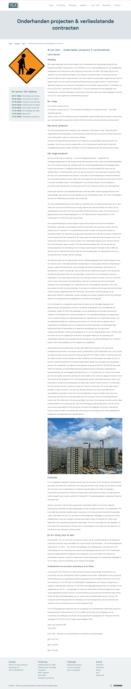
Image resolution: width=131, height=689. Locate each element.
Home (51, 5)
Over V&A (95, 5)
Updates (83, 5)
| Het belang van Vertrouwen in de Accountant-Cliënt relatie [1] (40, 96)
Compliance (42, 670)
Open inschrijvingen (73, 670)
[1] (96, 182)
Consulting (60, 5)
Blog (24, 43)
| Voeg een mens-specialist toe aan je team (33, 102)
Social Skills (42, 675)
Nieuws (98, 670)
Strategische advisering (46, 678)
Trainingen (72, 5)
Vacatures (106, 5)
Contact (117, 5)
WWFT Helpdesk (43, 673)
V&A (10, 43)
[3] (72, 270)
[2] (86, 198)
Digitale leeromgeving (74, 665)
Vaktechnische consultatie (47, 667)
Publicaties (100, 665)
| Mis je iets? (21, 113)
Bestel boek (100, 675)
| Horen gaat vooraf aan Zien (27, 107)
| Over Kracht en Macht (25, 99)
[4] (100, 298)
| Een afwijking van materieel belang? (30, 110)
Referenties (100, 667)
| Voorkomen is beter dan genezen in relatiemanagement (38, 116)
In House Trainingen (73, 667)
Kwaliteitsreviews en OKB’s (47, 665)
